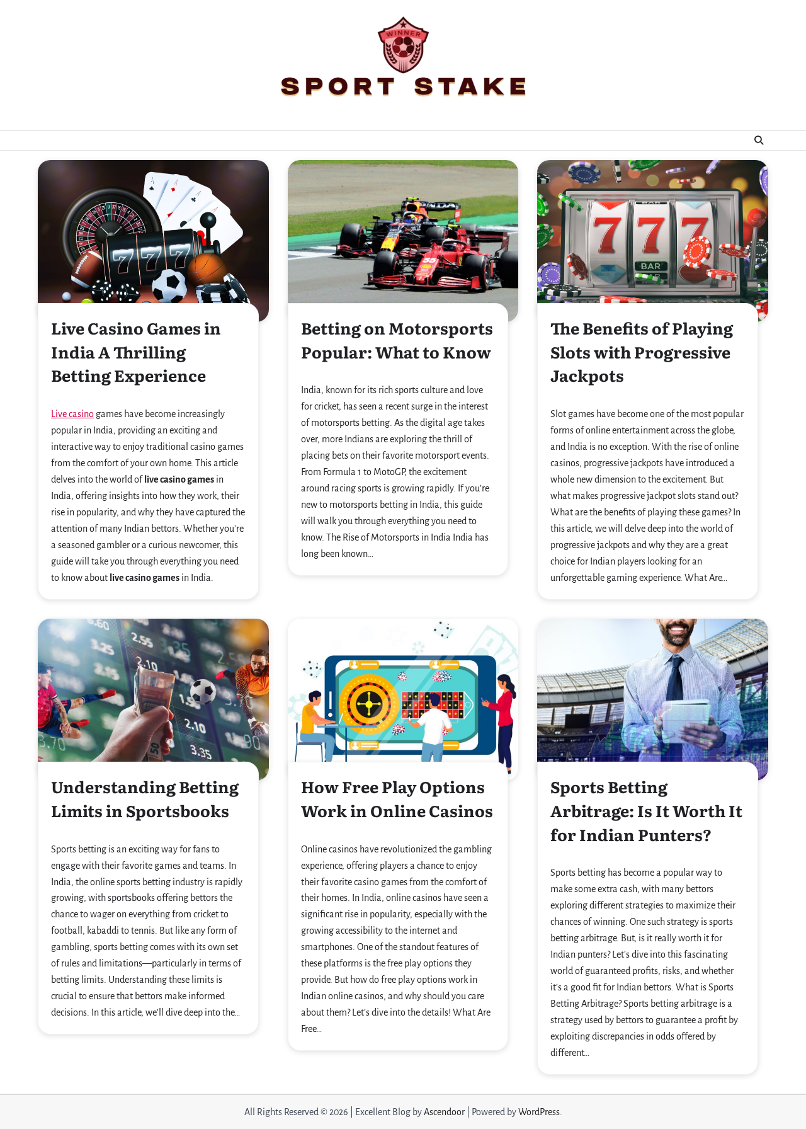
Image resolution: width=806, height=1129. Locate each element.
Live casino (72, 414)
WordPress (539, 1112)
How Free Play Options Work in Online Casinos (397, 798)
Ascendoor (444, 1112)
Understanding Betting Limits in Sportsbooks (145, 798)
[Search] (758, 140)
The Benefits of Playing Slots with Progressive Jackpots (641, 351)
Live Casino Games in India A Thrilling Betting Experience (136, 351)
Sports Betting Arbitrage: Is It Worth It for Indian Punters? (646, 810)
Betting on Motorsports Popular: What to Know (397, 340)
